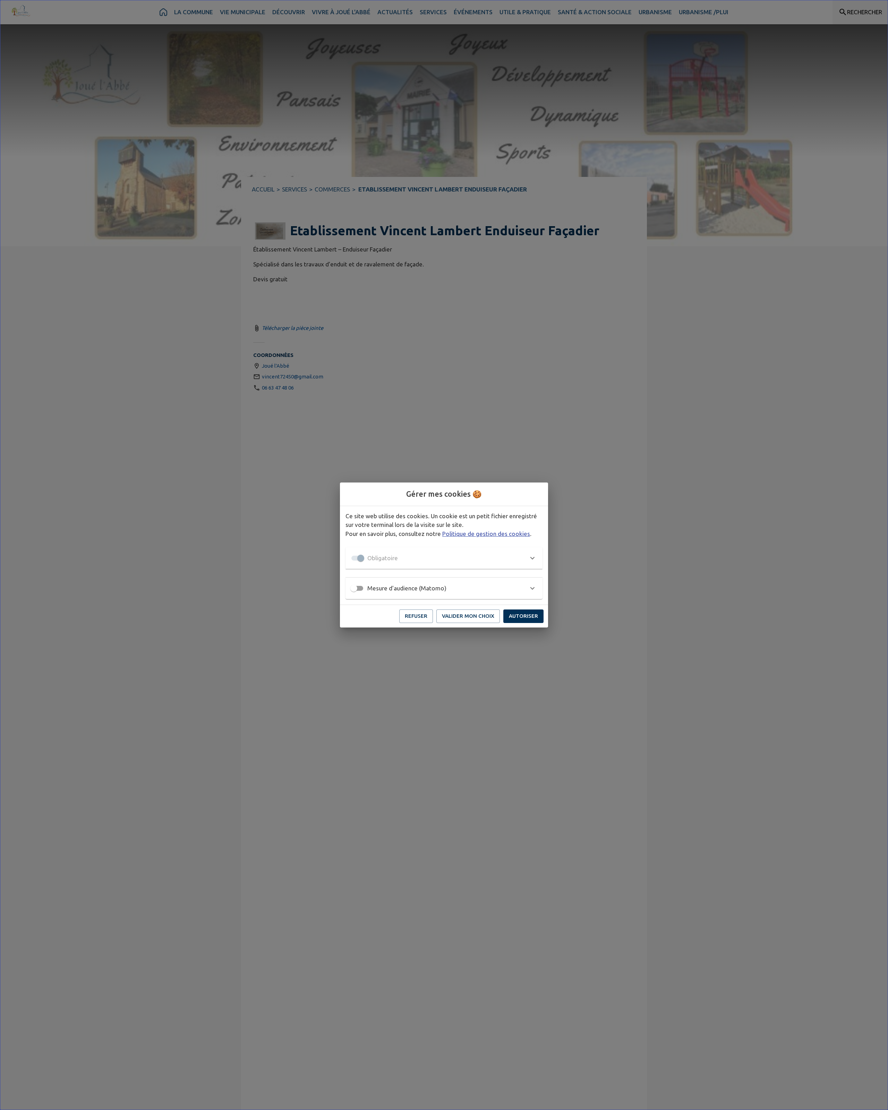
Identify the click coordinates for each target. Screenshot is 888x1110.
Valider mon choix (468, 616)
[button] (444, 558)
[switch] (353, 588)
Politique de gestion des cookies (486, 533)
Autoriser (523, 616)
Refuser (416, 616)
